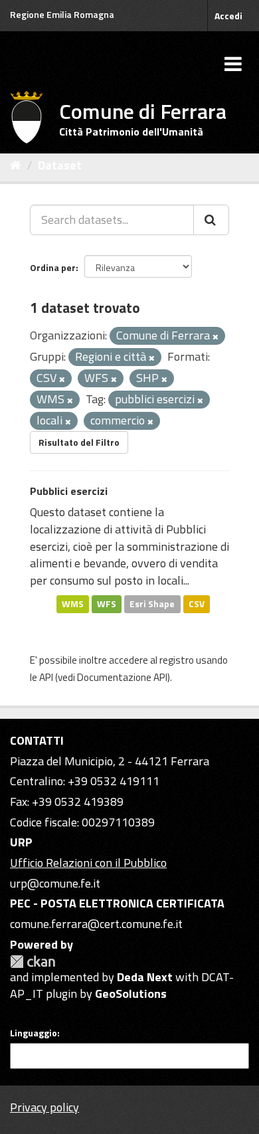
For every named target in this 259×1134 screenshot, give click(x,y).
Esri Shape (152, 604)
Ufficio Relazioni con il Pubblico (88, 863)
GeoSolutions (131, 993)
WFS (106, 604)
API (46, 677)
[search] (211, 220)
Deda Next (145, 977)
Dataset (60, 165)
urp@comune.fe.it (55, 883)
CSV (197, 604)
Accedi (228, 16)
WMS (73, 604)
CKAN (32, 962)
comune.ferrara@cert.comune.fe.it (96, 924)
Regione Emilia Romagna (62, 14)
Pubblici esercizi (69, 491)
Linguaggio (33, 1033)
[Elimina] (215, 336)
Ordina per (53, 267)
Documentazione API (122, 677)
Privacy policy (44, 1107)
